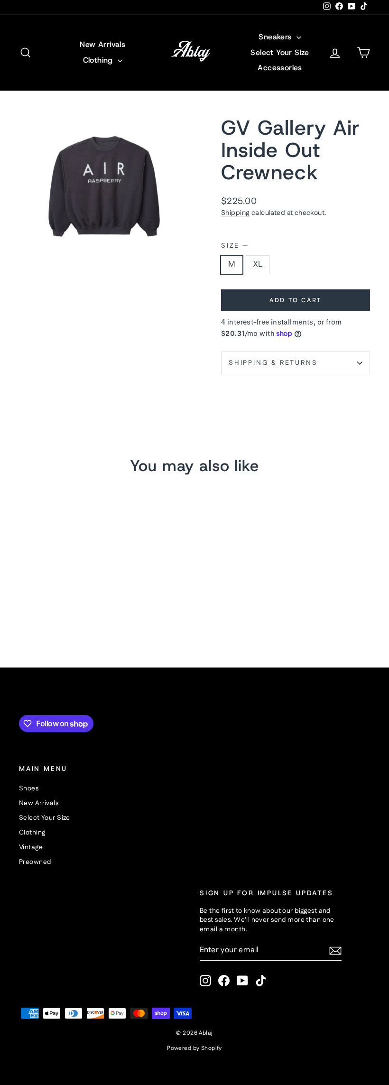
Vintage (31, 847)
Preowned (35, 862)
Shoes (28, 788)
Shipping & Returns (273, 363)
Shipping (235, 213)
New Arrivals (102, 44)
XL (257, 264)
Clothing (99, 60)
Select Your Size (279, 52)
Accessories (280, 68)
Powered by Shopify (194, 1048)
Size (234, 245)
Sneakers (276, 37)
